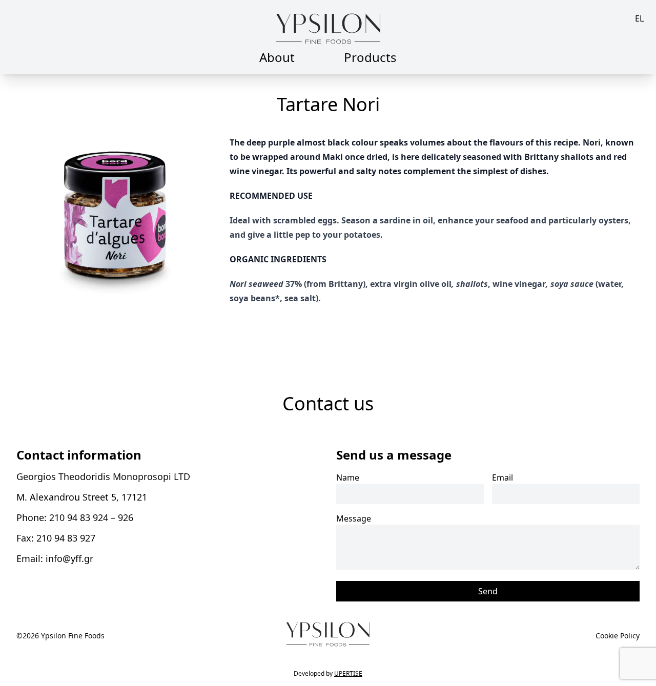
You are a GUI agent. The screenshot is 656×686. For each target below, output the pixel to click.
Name (347, 477)
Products (370, 57)
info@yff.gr (69, 558)
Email (502, 477)
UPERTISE (348, 673)
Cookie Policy (618, 635)
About (277, 57)
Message (353, 518)
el (639, 18)
